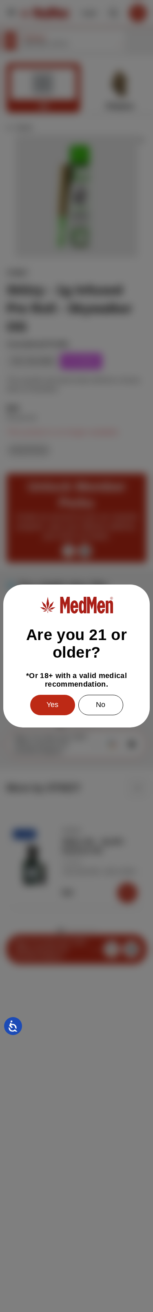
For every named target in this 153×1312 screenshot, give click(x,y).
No (100, 705)
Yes (52, 705)
